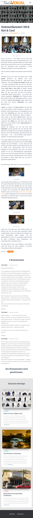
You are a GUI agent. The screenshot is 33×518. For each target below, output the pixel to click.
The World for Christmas (12, 453)
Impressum (12, 514)
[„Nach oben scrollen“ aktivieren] (30, 515)
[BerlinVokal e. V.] (13, 3)
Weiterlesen (6, 424)
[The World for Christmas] (16, 439)
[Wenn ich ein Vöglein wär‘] (16, 399)
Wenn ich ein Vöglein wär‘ (13, 413)
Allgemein (10, 251)
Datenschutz (20, 514)
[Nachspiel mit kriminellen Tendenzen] (16, 479)
